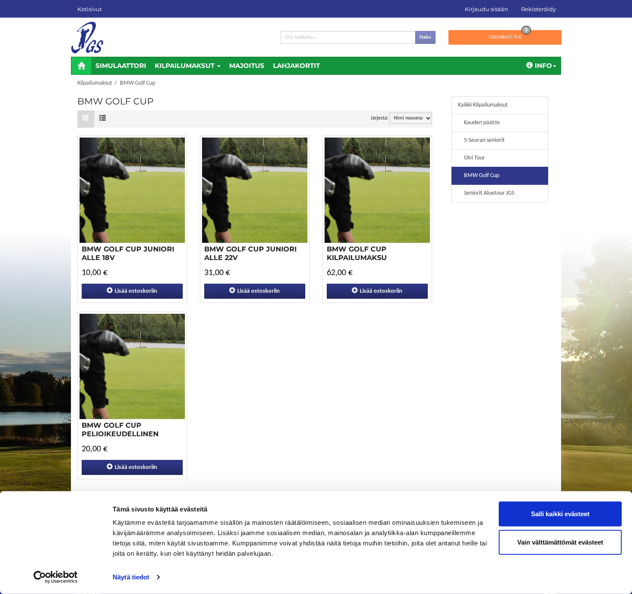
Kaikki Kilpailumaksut (483, 105)
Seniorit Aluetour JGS (489, 193)
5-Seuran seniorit (484, 140)
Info (543, 65)
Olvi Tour (474, 158)
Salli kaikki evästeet (560, 513)
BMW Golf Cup (481, 175)
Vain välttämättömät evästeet (560, 541)
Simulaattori (120, 65)
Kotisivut (89, 9)
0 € (508, 35)
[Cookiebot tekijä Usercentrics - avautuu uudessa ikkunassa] (55, 577)
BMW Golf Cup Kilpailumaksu (357, 253)
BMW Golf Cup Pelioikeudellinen (120, 429)
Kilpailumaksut (185, 65)
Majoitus (246, 65)
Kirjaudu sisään (486, 9)
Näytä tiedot (131, 577)
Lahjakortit (296, 65)
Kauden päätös (482, 122)
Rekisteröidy (538, 9)
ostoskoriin (136, 291)
